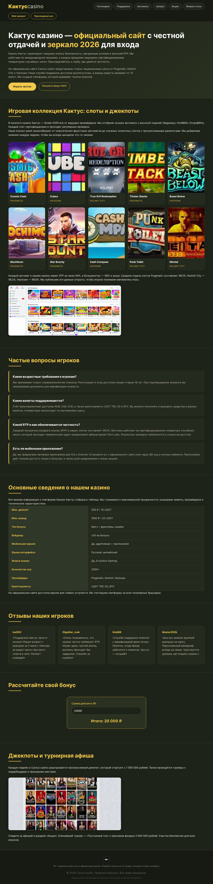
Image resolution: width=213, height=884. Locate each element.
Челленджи (103, 6)
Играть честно (22, 86)
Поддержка (123, 6)
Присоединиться (43, 16)
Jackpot (160, 6)
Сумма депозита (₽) (84, 703)
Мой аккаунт (19, 16)
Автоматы (142, 6)
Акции (175, 6)
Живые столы (193, 6)
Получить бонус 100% (54, 85)
